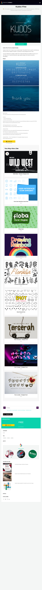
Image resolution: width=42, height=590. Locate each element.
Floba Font (21, 229)
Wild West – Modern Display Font (21, 173)
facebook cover (28, 410)
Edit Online (22, 44)
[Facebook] (4, 499)
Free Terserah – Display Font (21, 339)
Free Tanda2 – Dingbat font (21, 367)
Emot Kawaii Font (21, 312)
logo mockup (9, 410)
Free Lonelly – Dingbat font (21, 394)
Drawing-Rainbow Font (21, 256)
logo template (14, 410)
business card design (21, 410)
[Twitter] (5, 499)
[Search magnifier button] (37, 408)
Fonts (4, 432)
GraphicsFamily (21, 448)
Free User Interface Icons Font (21, 201)
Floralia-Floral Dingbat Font (21, 284)
